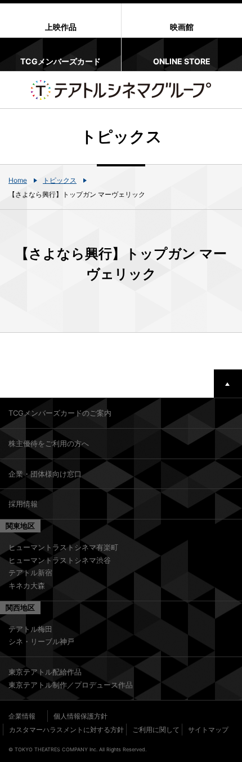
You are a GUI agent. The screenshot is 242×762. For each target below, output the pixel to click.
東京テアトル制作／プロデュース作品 (70, 684)
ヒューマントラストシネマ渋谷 (59, 560)
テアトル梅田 (30, 628)
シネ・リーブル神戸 (41, 641)
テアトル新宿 (30, 572)
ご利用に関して (156, 729)
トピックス (60, 180)
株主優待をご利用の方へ (48, 443)
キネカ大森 (26, 585)
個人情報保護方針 (80, 716)
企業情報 (21, 716)
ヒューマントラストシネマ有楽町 (63, 547)
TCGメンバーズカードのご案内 (59, 412)
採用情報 (23, 503)
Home (17, 180)
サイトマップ (208, 729)
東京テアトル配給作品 (45, 671)
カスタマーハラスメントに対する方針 (66, 729)
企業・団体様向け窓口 (45, 473)
